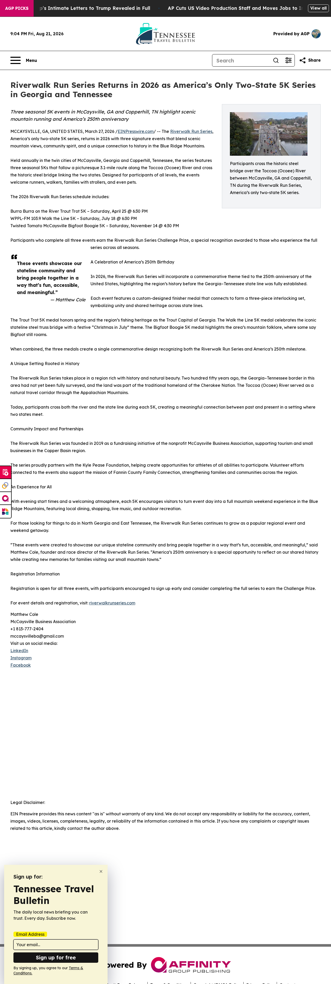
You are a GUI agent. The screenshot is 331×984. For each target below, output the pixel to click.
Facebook (20, 665)
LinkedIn (19, 650)
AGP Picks (16, 8)
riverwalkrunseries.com (112, 602)
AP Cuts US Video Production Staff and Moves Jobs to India (240, 8)
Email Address (30, 934)
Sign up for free (56, 957)
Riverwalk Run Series (191, 131)
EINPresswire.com (136, 131)
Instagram (21, 657)
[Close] (101, 871)
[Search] (276, 60)
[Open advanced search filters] (288, 60)
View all (318, 8)
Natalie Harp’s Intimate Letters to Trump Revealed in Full (81, 8)
